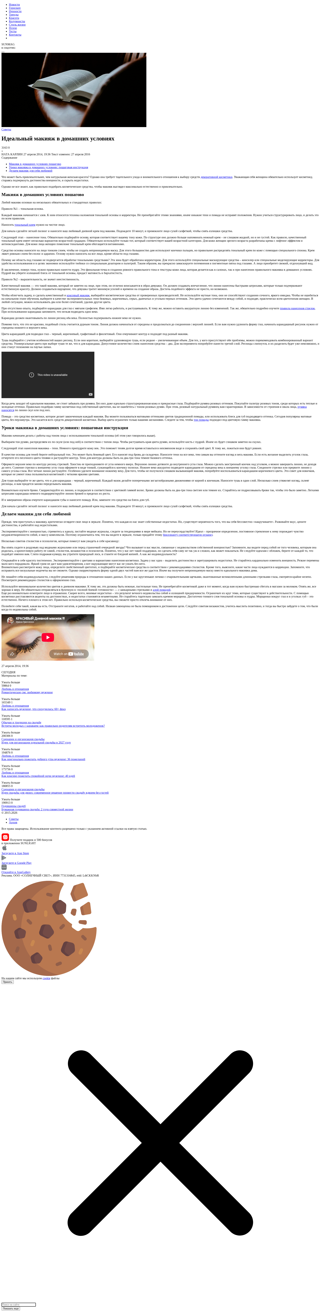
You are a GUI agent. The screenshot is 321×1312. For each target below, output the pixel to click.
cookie (46, 978)
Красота (14, 18)
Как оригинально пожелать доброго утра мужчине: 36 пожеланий (43, 759)
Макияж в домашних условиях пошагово (35, 164)
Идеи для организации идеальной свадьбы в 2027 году (36, 742)
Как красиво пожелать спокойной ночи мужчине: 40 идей (38, 776)
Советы (14, 819)
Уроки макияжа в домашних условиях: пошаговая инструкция (48, 167)
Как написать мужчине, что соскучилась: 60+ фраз (33, 709)
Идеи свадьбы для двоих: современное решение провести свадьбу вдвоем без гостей (55, 792)
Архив (13, 822)
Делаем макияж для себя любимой (30, 170)
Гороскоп (15, 7)
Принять (7, 982)
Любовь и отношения (15, 689)
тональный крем (24, 224)
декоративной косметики (216, 177)
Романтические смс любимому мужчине (27, 692)
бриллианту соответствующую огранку (188, 534)
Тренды (14, 14)
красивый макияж (78, 295)
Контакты (15, 34)
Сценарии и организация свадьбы (23, 739)
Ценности (15, 11)
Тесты (13, 31)
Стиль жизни (17, 24)
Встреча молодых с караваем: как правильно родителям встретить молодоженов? (53, 725)
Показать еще (11, 1308)
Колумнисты (17, 21)
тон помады (201, 419)
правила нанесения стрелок (297, 308)
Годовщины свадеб (13, 806)
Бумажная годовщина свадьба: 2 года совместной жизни (37, 809)
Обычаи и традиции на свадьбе (21, 722)
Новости (14, 4)
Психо (13, 28)
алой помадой (162, 589)
